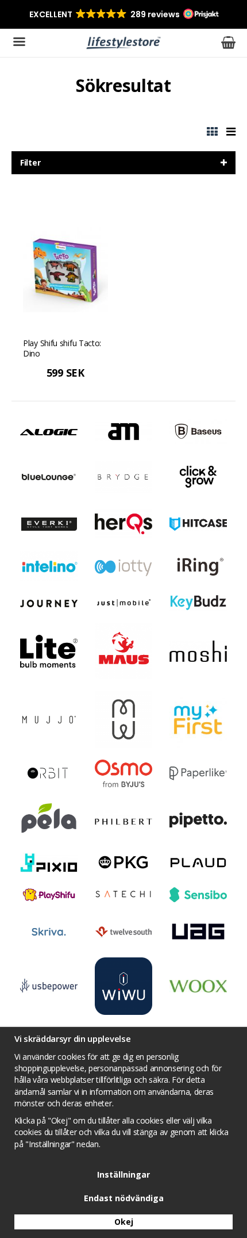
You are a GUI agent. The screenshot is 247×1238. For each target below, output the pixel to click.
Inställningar (123, 1174)
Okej (123, 1221)
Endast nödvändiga (124, 1198)
